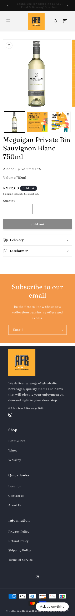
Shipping (8, 193)
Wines (12, 450)
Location (14, 486)
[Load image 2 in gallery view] (37, 122)
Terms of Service (20, 560)
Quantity (9, 200)
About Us (15, 505)
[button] (8, 21)
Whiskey (14, 460)
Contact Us (16, 496)
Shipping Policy (19, 550)
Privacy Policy (18, 531)
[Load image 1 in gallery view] (14, 122)
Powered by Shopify (57, 610)
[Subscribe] (61, 330)
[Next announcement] (67, 5)
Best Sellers (16, 441)
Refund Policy (18, 541)
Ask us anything (52, 606)
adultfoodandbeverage (30, 610)
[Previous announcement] (7, 5)
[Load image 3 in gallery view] (60, 122)
